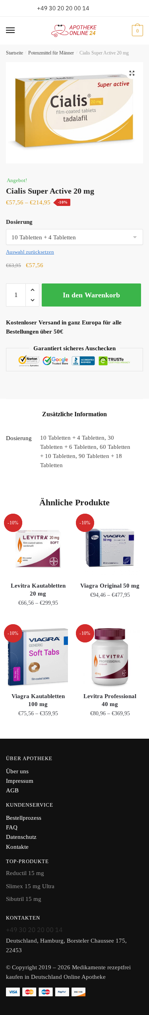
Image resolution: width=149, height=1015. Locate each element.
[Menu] (18, 31)
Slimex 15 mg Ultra (30, 886)
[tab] (74, 414)
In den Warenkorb (91, 295)
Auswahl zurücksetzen (30, 252)
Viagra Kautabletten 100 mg (38, 700)
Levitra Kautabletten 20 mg (38, 589)
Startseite (14, 53)
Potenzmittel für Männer (51, 53)
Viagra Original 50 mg (109, 585)
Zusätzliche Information (74, 414)
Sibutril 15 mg (23, 899)
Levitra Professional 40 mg (109, 700)
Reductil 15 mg (25, 873)
